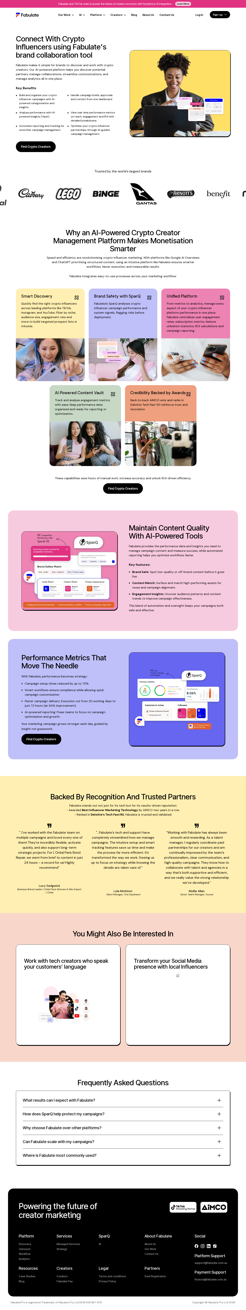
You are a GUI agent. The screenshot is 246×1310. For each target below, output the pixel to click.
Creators (116, 15)
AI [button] (100, 1244)
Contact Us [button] (151, 1254)
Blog (134, 15)
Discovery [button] (25, 1244)
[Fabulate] (27, 15)
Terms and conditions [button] (112, 1276)
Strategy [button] (62, 1249)
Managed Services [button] (68, 1244)
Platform (96, 15)
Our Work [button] (150, 1249)
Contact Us (166, 15)
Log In (199, 15)
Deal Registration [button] (155, 1276)
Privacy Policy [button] (107, 1281)
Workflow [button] (24, 1254)
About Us (148, 15)
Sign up (218, 14)
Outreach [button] (24, 1249)
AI (80, 15)
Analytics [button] (24, 1259)
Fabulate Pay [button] (65, 1281)
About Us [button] (150, 1244)
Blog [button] (21, 1281)
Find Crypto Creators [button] (36, 146)
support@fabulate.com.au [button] (211, 1263)
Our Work (64, 15)
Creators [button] (62, 1276)
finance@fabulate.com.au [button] (211, 1279)
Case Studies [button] (27, 1276)
